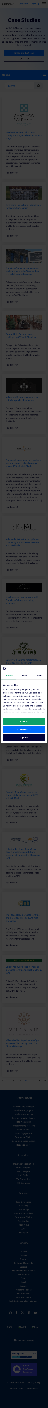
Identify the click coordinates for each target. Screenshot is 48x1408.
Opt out (24, 737)
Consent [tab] (9, 675)
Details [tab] (24, 675)
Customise (22, 729)
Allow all (24, 721)
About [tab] (39, 675)
